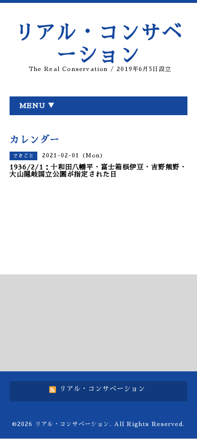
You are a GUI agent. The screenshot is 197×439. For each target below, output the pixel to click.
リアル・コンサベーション (72, 424)
